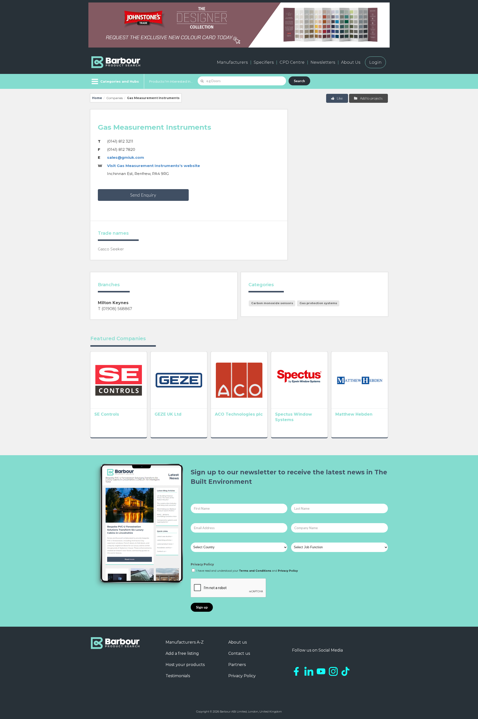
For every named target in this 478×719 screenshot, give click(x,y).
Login (375, 62)
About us (237, 642)
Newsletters (322, 62)
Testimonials (178, 675)
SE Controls (106, 414)
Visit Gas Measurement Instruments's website (153, 165)
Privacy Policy (202, 564)
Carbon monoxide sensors (272, 303)
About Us (350, 62)
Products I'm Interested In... (171, 81)
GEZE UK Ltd (168, 414)
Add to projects (371, 98)
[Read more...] (118, 380)
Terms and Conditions (255, 570)
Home (97, 98)
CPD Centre (292, 62)
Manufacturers (232, 62)
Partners (237, 664)
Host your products (185, 664)
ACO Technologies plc (239, 414)
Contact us (239, 653)
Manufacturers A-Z (185, 642)
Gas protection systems (318, 303)
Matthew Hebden (353, 414)
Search (299, 81)
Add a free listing (182, 653)
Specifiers (264, 62)
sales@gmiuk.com (125, 157)
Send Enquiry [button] (143, 195)
